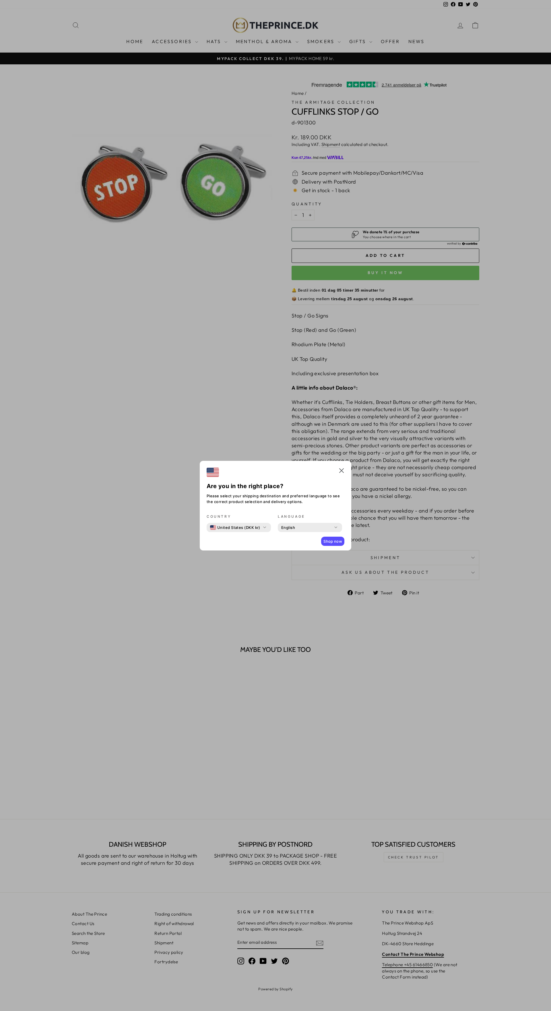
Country (219, 516)
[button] (341, 471)
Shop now (332, 541)
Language (291, 516)
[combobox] (235, 527)
